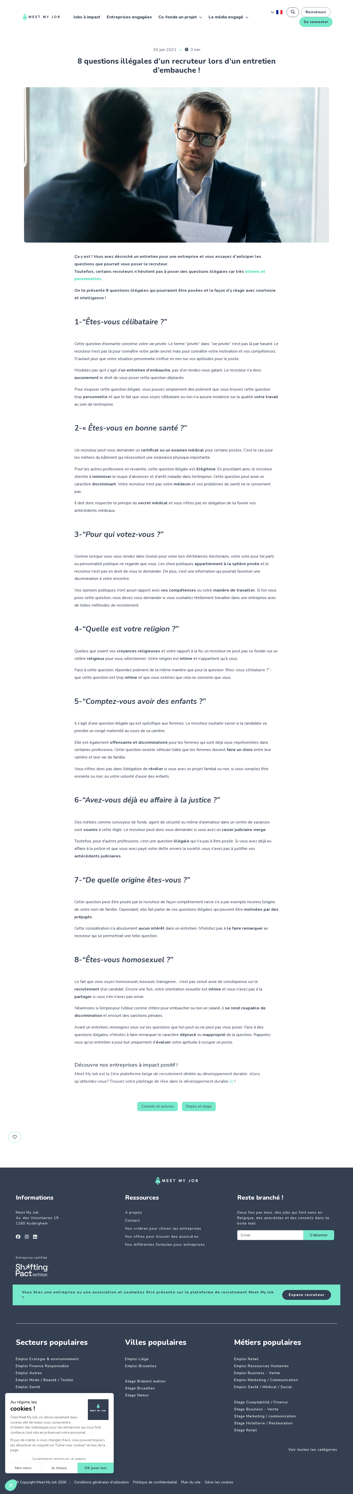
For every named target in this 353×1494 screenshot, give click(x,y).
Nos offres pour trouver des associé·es (162, 1236)
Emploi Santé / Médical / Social (263, 1386)
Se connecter (316, 21)
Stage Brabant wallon (145, 1381)
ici (231, 1081)
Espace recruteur (307, 1294)
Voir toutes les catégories (312, 1449)
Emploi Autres (29, 1373)
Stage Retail (245, 1430)
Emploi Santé (28, 1386)
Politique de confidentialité (155, 1482)
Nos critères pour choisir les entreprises (163, 1228)
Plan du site (191, 1482)
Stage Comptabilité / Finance (261, 1402)
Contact (132, 1220)
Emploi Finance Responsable (42, 1366)
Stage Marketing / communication (265, 1416)
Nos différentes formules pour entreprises (165, 1244)
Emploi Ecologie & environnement (47, 1359)
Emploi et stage (199, 1106)
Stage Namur (137, 1395)
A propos (133, 1212)
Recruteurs (315, 12)
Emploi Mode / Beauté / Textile (44, 1380)
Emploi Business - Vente (257, 1373)
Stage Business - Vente (256, 1409)
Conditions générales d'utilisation (101, 1482)
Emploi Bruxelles (141, 1366)
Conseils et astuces (157, 1106)
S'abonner (319, 1235)
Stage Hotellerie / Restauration (263, 1423)
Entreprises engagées (129, 17)
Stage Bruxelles (140, 1388)
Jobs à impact (86, 17)
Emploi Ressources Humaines (261, 1366)
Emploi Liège (137, 1359)
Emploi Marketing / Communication (266, 1380)
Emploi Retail (246, 1359)
